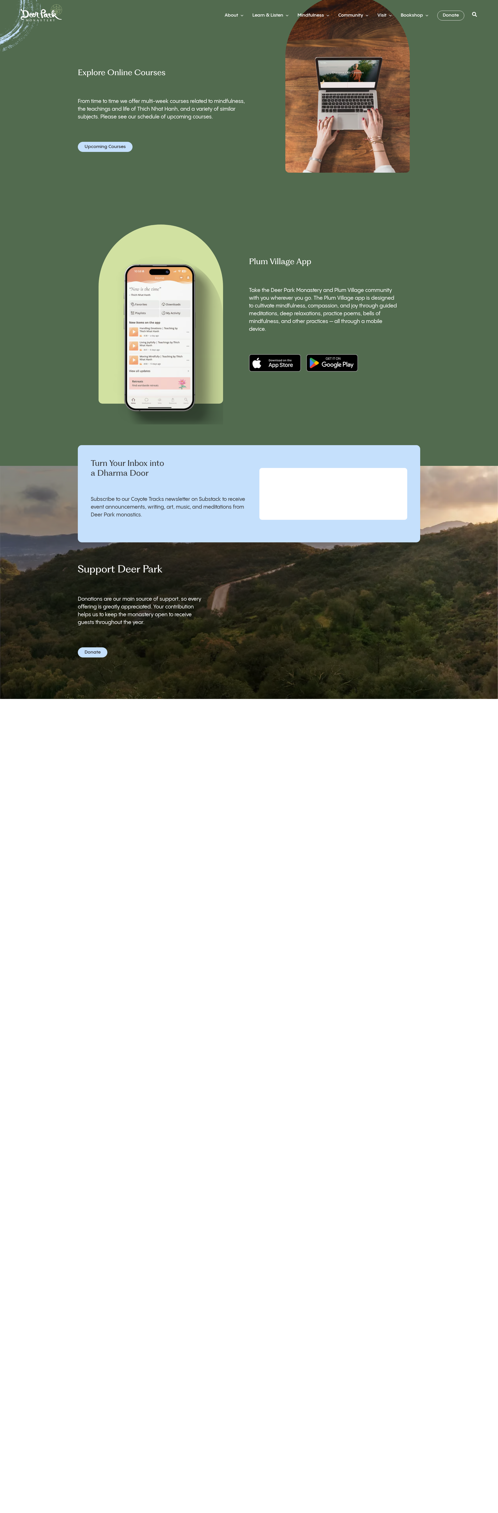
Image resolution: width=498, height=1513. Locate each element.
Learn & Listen (267, 15)
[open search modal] (474, 16)
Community (350, 15)
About (231, 15)
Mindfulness (311, 15)
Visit (381, 15)
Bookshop (412, 15)
